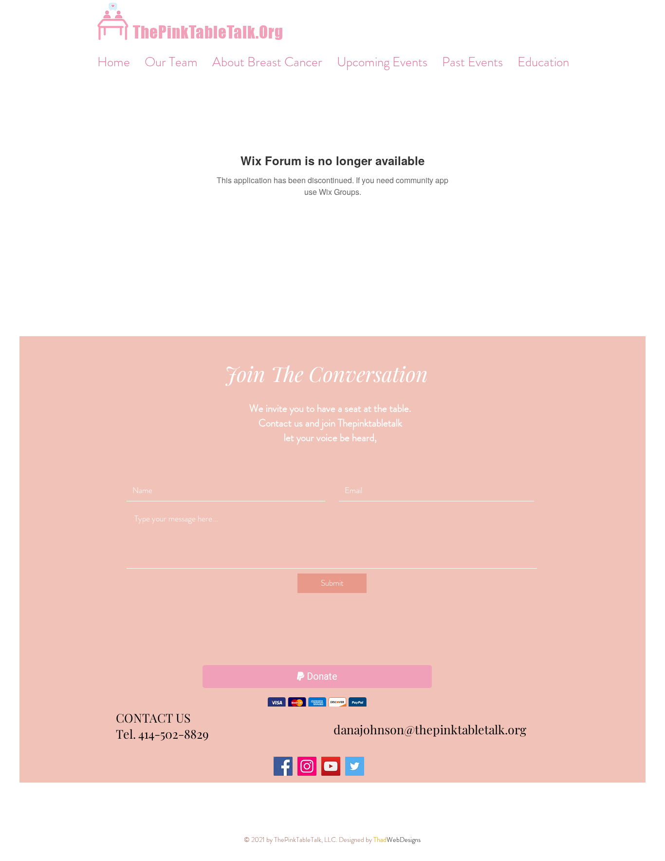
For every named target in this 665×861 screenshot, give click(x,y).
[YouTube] (330, 767)
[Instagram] (306, 767)
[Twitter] (354, 767)
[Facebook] (283, 767)
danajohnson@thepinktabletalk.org (429, 731)
